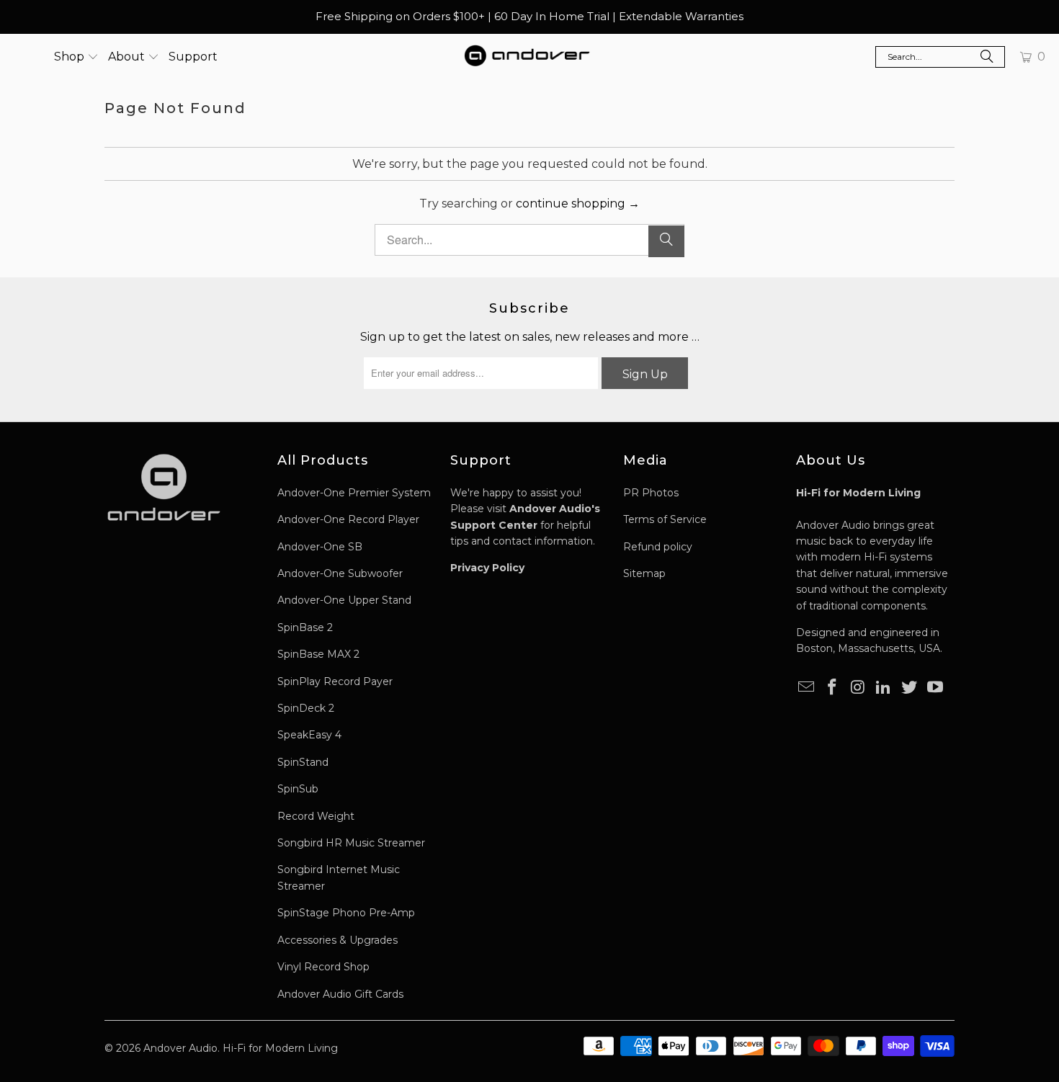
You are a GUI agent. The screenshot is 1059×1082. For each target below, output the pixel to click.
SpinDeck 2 (305, 708)
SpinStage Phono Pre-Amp (346, 912)
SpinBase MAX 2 (318, 654)
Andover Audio (180, 1048)
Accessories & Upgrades (337, 940)
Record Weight (315, 816)
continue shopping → (578, 203)
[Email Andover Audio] (807, 688)
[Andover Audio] (527, 57)
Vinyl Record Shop (323, 966)
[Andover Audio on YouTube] (935, 688)
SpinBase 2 (305, 627)
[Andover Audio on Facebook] (833, 688)
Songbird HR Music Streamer (351, 842)
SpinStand (303, 762)
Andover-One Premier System (354, 492)
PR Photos (651, 492)
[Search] (987, 58)
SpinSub (297, 788)
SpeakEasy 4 (309, 734)
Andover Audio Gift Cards (340, 994)
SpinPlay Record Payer (335, 681)
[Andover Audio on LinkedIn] (884, 688)
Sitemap (644, 573)
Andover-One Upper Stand (344, 600)
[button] (76, 57)
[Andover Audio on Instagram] (858, 688)
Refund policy (657, 546)
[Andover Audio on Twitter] (910, 688)
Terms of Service (665, 519)
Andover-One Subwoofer (340, 573)
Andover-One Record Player (348, 519)
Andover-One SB (319, 546)
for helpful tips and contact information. (525, 524)
